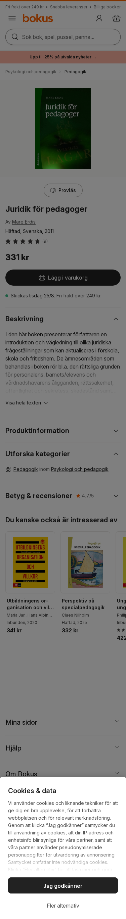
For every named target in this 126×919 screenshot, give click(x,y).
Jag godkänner (63, 885)
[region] (63, 848)
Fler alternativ (63, 905)
